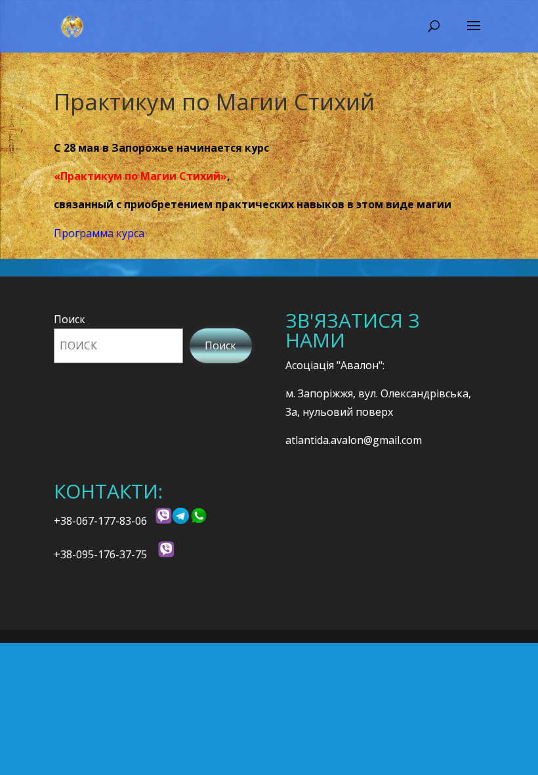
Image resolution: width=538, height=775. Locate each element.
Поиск (69, 319)
